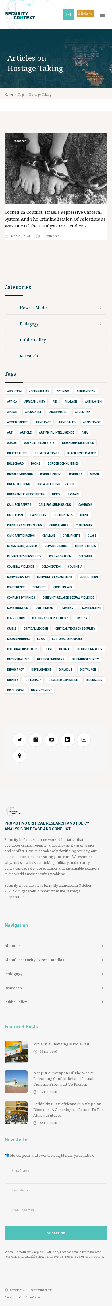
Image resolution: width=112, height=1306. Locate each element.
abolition (14, 391)
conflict (39, 587)
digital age (88, 669)
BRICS (56, 494)
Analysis (71, 401)
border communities (63, 463)
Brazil (95, 473)
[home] (31, 14)
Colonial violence (20, 566)
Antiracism (93, 401)
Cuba (41, 638)
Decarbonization (89, 649)
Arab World (58, 412)
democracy (15, 669)
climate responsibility (24, 556)
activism (63, 391)
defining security (85, 659)
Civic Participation (21, 535)
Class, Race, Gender (22, 546)
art (10, 432)
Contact (9, 1297)
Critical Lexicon (36, 628)
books (35, 463)
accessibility (39, 391)
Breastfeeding (18, 484)
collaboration (60, 556)
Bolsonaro (15, 463)
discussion (94, 680)
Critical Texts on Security (75, 628)
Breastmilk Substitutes (26, 494)
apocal (12, 412)
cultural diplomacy (67, 638)
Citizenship (84, 525)
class (92, 535)
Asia (85, 432)
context (68, 607)
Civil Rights (71, 535)
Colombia (85, 556)
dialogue (65, 669)
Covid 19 (81, 618)
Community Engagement (54, 577)
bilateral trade (47, 453)
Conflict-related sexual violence (68, 597)
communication (18, 577)
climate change (56, 546)
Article (26, 432)
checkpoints (63, 515)
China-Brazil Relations (24, 525)
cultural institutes (22, 649)
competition (89, 577)
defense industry (50, 659)
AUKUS (12, 442)
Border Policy (51, 473)
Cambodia (85, 504)
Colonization (51, 566)
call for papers (19, 504)
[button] (103, 14)
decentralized (18, 659)
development (41, 669)
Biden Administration (78, 442)
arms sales (67, 422)
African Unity (34, 401)
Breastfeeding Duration (55, 484)
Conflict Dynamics (21, 597)
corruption (16, 618)
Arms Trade (92, 422)
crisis (11, 628)
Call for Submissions (55, 504)
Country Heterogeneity (50, 618)
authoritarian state (39, 442)
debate (64, 649)
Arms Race (43, 422)
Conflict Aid (62, 587)
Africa (12, 401)
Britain (73, 494)
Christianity (58, 525)
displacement (41, 690)
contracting (91, 607)
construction (17, 607)
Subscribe (71, 13)
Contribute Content (30, 1297)
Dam (49, 649)
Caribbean (38, 515)
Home (9, 94)
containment (45, 607)
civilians (48, 535)
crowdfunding (18, 638)
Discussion (15, 690)
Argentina (82, 412)
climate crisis (85, 546)
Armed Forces (17, 422)
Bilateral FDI (17, 453)
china (84, 515)
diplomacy (33, 680)
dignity (12, 680)
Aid (55, 401)
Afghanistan (86, 391)
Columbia (75, 566)
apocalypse (33, 412)
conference (16, 587)
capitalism (15, 515)
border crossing (20, 473)
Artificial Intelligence (56, 432)
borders (75, 473)
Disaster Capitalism (63, 680)
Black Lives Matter (81, 453)
